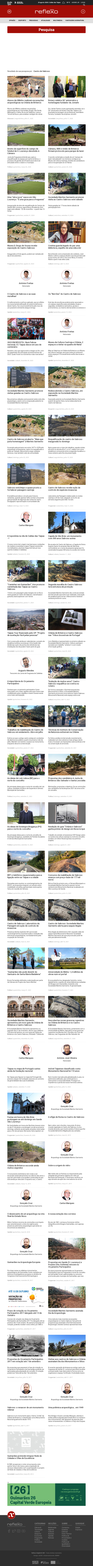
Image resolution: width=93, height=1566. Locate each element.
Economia (38, 1536)
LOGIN (83, 2)
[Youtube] (23, 1531)
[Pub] (46, 1494)
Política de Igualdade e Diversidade (66, 1544)
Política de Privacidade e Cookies (66, 1538)
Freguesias (34, 20)
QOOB (40, 1555)
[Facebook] (9, 1531)
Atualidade (46, 20)
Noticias (51, 1538)
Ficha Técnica (66, 1534)
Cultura (37, 1532)
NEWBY (57, 1555)
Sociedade (38, 1542)
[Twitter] (14, 1531)
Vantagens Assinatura (74, 20)
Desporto (23, 20)
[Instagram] (18, 1531)
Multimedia (58, 20)
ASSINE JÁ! (75, 2)
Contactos (65, 1527)
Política (37, 1540)
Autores (51, 1534)
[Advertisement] (46, 53)
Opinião (13, 20)
